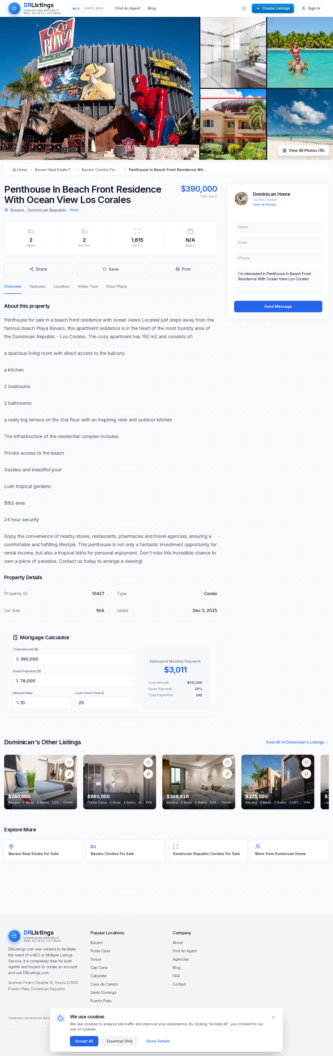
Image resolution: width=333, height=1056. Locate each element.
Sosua (96, 959)
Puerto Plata (101, 1001)
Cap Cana (99, 967)
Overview (12, 286)
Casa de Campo (104, 984)
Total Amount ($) (26, 649)
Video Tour (88, 286)
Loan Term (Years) (89, 693)
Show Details (158, 1041)
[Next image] (69, 782)
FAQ (176, 976)
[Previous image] (12, 782)
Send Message (278, 306)
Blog (152, 8)
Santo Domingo (104, 992)
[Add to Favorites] (69, 762)
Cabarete (99, 976)
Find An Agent (127, 8)
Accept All (84, 1041)
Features (38, 286)
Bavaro (17, 210)
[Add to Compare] (69, 774)
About (178, 942)
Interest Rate (23, 693)
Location (62, 286)
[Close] (273, 1017)
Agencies (181, 959)
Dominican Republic (47, 210)
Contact (179, 984)
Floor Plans (116, 286)
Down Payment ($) (27, 671)
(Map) (74, 210)
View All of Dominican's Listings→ (297, 742)
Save (114, 269)
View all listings (264, 204)
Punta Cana (100, 951)
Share (41, 269)
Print (186, 269)
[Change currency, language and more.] (244, 8)
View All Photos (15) (307, 150)
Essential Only (120, 1041)
